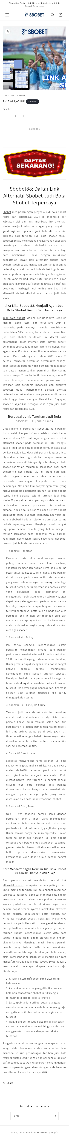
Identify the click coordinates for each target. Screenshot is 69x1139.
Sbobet (7, 212)
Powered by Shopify (48, 1132)
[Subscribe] (55, 1116)
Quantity (7, 109)
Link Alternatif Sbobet (29, 1132)
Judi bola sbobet (14, 318)
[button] (7, 15)
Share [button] (10, 1082)
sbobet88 (43, 428)
